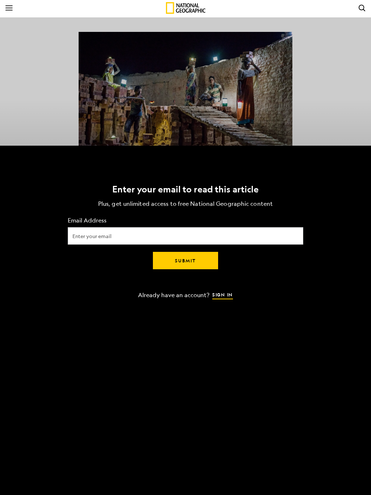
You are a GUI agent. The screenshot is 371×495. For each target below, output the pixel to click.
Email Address (87, 220)
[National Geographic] (185, 8)
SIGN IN (222, 295)
